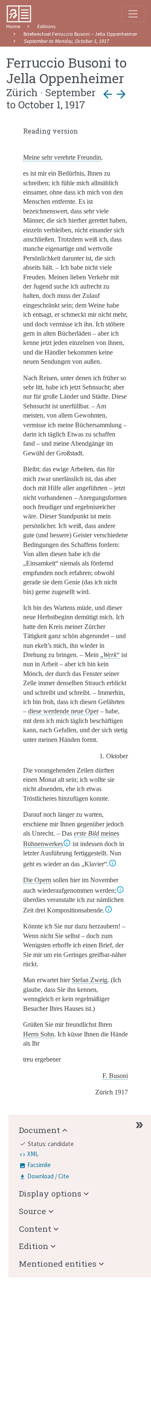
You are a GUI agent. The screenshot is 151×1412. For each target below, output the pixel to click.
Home (13, 26)
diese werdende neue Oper (63, 711)
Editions (46, 26)
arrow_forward (121, 94)
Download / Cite (48, 1176)
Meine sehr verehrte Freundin (62, 157)
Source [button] (32, 1211)
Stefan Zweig (89, 979)
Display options (50, 1193)
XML (33, 1154)
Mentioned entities (57, 1263)
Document (39, 1130)
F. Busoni (115, 1075)
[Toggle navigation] (133, 14)
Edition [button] (33, 1246)
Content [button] (35, 1228)
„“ (110, 654)
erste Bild (86, 833)
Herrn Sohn (38, 1034)
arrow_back (108, 94)
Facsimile (39, 1165)
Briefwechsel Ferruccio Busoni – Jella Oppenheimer (80, 34)
